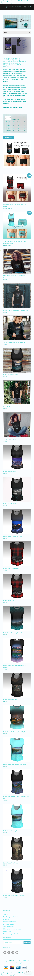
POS (24, 961)
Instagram (12, 952)
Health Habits (7, 931)
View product (8, 137)
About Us (6, 919)
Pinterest (16, 952)
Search (5, 914)
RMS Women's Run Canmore (12, 929)
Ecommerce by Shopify (15, 963)
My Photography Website (10, 917)
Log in (6, 7)
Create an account (15, 7)
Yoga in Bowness (8, 926)
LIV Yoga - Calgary (9, 924)
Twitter (4, 952)
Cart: (29, 7)
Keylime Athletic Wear (9, 921)
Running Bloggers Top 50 (10, 934)
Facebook (8, 952)
